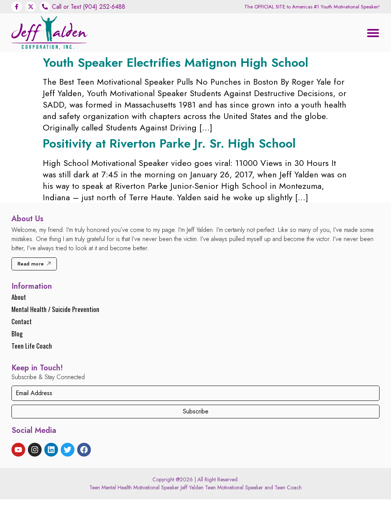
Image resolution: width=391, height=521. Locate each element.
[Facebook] (84, 450)
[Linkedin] (51, 450)
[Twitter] (67, 450)
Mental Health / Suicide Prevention (55, 309)
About (18, 297)
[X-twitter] (31, 7)
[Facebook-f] (16, 7)
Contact (21, 321)
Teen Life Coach (31, 346)
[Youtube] (18, 450)
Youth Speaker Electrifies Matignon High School (175, 62)
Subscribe (195, 411)
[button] (373, 32)
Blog (17, 333)
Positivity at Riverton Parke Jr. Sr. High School (169, 143)
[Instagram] (35, 450)
